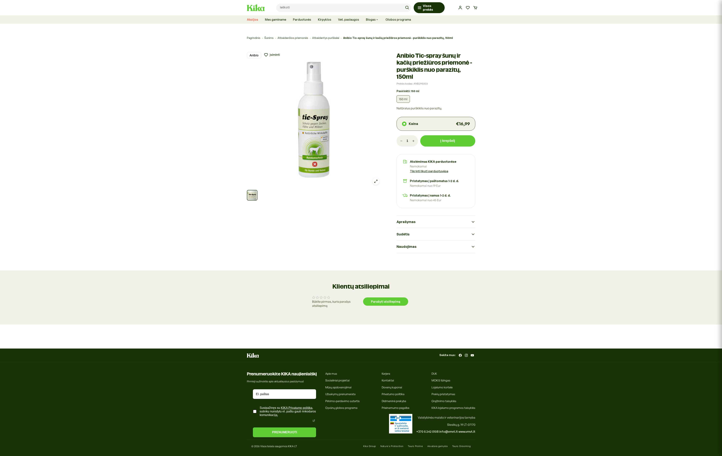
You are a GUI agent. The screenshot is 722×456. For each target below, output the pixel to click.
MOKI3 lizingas (441, 380)
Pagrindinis (253, 37)
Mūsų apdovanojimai (338, 387)
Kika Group (369, 446)
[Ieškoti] (407, 8)
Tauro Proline (415, 446)
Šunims (269, 37)
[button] (475, 7)
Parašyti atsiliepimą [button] (385, 301)
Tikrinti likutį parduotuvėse (429, 171)
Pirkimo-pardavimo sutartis (342, 401)
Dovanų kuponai (392, 387)
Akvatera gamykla (437, 446)
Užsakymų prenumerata (340, 394)
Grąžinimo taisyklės (444, 401)
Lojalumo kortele (442, 387)
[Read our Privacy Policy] (314, 420)
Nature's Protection (391, 446)
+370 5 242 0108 (427, 431)
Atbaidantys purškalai (325, 37)
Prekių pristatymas (443, 394)
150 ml (403, 99)
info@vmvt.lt (448, 431)
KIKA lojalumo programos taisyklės (453, 408)
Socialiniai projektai (337, 380)
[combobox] (343, 8)
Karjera (386, 373)
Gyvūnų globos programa (341, 408)
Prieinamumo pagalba (395, 408)
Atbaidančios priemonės (293, 37)
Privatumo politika (393, 394)
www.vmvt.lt (466, 431)
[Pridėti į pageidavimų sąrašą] (272, 55)
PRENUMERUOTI (284, 432)
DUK (434, 373)
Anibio (254, 55)
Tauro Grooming (461, 446)
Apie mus (331, 373)
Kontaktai (388, 380)
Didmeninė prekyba (394, 401)
